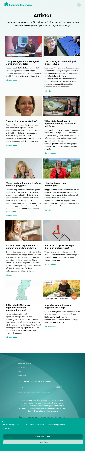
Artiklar (21, 367)
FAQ (19, 371)
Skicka (59, 387)
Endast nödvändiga (43, 436)
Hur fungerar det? (25, 364)
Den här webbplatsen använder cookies (18, 424)
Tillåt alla (43, 442)
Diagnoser (22, 375)
